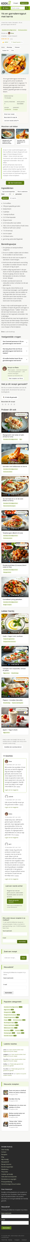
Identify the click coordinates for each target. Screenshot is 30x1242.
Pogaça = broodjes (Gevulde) (12, 700)
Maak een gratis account (13, 901)
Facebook (24, 1239)
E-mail (4, 938)
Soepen (7, 1020)
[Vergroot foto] (3, 71)
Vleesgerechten (7, 572)
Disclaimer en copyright (8, 1179)
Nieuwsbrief (5, 1162)
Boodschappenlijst (7, 1167)
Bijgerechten (6, 673)
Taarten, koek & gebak (17, 703)
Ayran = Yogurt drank (10, 730)
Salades (20, 1033)
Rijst (21, 439)
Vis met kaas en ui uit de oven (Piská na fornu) (13, 499)
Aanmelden (22, 941)
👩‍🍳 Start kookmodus (15, 183)
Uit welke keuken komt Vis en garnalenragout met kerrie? (12, 360)
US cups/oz (13, 198)
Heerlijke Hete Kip (14, 1099)
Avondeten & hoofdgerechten (9, 30)
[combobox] (18, 8)
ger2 (10, 844)
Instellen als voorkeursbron (13, 747)
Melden (18, 786)
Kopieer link (5, 50)
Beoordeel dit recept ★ (10, 117)
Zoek (23, 958)
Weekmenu (4, 1169)
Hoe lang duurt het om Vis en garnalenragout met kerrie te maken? (12, 351)
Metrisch (5, 198)
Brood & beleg (15, 673)
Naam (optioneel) (7, 931)
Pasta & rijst (8, 1030)
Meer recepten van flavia (16, 378)
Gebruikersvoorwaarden (9, 1177)
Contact (3, 1152)
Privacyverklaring (6, 1182)
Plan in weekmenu (23, 191)
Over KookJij (5, 1149)
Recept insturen (6, 1164)
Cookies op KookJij (7, 1174)
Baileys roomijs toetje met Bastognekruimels (17, 1114)
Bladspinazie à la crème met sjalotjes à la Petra (17, 1106)
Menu (6, 8)
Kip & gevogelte (9, 1033)
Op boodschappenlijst (8, 191)
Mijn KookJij (4, 1159)
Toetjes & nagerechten (8, 639)
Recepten (15, 22)
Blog (2, 1157)
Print (12, 50)
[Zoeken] (27, 8)
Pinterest (17, 47)
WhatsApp (9, 47)
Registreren (24, 3)
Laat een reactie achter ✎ (11, 120)
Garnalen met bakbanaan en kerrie (15, 466)
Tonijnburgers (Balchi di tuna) (13, 533)
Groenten (19, 1030)
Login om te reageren (11, 790)
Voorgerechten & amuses (9, 641)
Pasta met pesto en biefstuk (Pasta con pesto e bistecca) (17, 1091)
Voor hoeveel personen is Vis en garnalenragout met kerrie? (13, 343)
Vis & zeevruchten (22, 30)
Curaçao (15, 109)
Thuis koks (4, 1172)
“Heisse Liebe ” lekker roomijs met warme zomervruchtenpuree (15, 1123)
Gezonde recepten (10, 1035)
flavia (16, 367)
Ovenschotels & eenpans (9, 506)
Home (10, 22)
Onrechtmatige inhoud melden (11, 1184)
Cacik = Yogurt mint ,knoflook (13, 636)
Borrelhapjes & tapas (10, 1022)
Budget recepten (7, 604)
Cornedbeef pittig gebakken (12, 599)
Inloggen (15, 3)
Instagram (17, 1239)
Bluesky (10, 1239)
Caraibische (7, 109)
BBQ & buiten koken (10, 1028)
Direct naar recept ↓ (9, 114)
